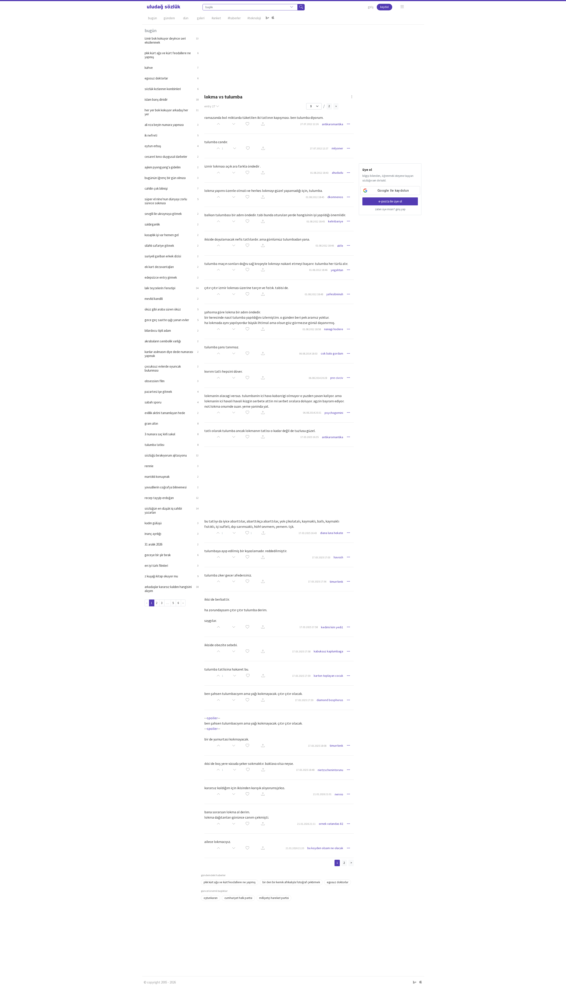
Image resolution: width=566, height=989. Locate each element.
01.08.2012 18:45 (315, 197)
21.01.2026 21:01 (322, 794)
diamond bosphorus (330, 700)
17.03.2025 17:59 (301, 675)
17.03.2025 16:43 (307, 533)
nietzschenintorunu (330, 770)
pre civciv (336, 378)
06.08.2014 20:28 (318, 378)
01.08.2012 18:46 (325, 245)
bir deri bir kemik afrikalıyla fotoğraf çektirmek (291, 882)
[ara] (301, 7)
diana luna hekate (331, 533)
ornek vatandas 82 (331, 824)
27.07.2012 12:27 (319, 148)
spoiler (212, 718)
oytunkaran (211, 898)
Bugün (152, 18)
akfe (340, 246)
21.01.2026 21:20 (295, 848)
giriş (370, 7)
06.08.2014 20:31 (312, 412)
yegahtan (337, 270)
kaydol (384, 7)
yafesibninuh (334, 294)
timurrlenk (336, 582)
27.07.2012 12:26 (309, 124)
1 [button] (251, 533)
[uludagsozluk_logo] (163, 7)
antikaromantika (332, 124)
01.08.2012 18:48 (314, 294)
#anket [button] (216, 18)
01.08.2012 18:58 (311, 329)
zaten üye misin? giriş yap (390, 209)
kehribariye (335, 221)
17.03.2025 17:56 (317, 581)
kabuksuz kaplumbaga (328, 651)
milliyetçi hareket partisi (274, 898)
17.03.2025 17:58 (308, 627)
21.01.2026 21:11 (306, 823)
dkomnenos (335, 197)
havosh (338, 557)
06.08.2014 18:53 (308, 353)
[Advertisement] (311, 56)
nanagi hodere (333, 329)
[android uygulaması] (267, 18)
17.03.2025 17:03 (321, 557)
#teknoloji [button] (254, 18)
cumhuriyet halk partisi (238, 898)
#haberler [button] (234, 18)
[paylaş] (263, 124)
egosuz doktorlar (337, 882)
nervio (339, 794)
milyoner (337, 148)
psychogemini (334, 413)
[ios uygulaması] (272, 18)
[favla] (247, 124)
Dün (185, 18)
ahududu (337, 173)
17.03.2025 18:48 (305, 769)
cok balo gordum (332, 353)
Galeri (201, 18)
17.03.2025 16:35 (309, 437)
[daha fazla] (402, 7)
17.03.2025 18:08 (317, 745)
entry (209, 106)
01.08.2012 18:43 (319, 172)
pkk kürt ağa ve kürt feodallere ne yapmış (230, 882)
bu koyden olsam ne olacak (325, 848)
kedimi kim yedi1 (332, 627)
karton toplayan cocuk (328, 676)
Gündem (169, 18)
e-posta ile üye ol (390, 201)
